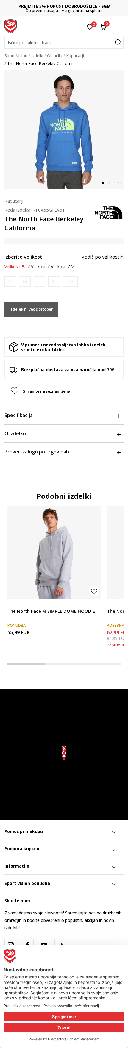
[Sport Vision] (10, 26)
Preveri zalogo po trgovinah (36, 451)
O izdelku (15, 433)
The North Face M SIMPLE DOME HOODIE (51, 611)
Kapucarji (75, 55)
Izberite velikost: (23, 257)
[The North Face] (109, 212)
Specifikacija (18, 415)
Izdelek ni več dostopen (31, 309)
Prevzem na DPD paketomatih (71, 6)
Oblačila (54, 55)
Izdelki (37, 55)
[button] (64, 43)
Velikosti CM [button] (62, 266)
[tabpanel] (64, 129)
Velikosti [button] (39, 266)
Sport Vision (15, 55)
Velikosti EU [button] (15, 266)
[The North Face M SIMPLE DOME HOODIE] (54, 552)
